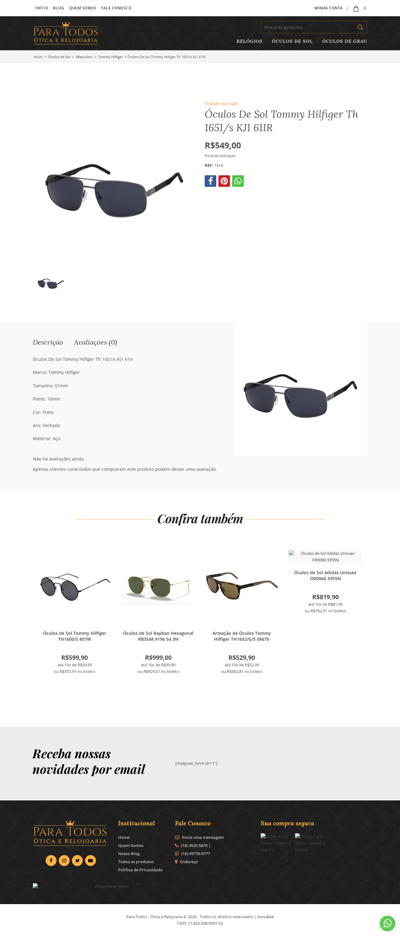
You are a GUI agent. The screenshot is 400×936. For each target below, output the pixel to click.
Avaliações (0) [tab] (95, 341)
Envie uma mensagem (202, 837)
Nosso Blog (129, 853)
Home (124, 837)
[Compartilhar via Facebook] (211, 182)
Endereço (189, 861)
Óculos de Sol (292, 41)
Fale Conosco (116, 8)
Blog (58, 8)
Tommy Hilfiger (110, 56)
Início (41, 8)
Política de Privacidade (140, 870)
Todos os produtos (136, 861)
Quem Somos (82, 8)
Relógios (249, 41)
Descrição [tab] (48, 341)
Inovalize (265, 916)
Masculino (84, 56)
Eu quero (75, 587)
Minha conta (328, 8)
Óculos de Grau (344, 41)
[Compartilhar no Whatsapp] (238, 182)
